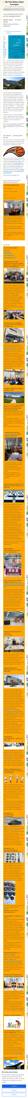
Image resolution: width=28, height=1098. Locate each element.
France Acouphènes (9, 599)
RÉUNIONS (7, 250)
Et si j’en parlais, (12, 123)
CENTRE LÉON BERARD (11, 434)
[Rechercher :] (14, 9)
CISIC (17, 599)
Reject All (14, 1094)
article (15, 527)
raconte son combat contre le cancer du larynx (5, 47)
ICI (4, 535)
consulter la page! (17, 1054)
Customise (14, 1090)
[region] (14, 1083)
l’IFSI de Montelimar (13, 828)
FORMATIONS (7, 252)
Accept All (14, 1086)
